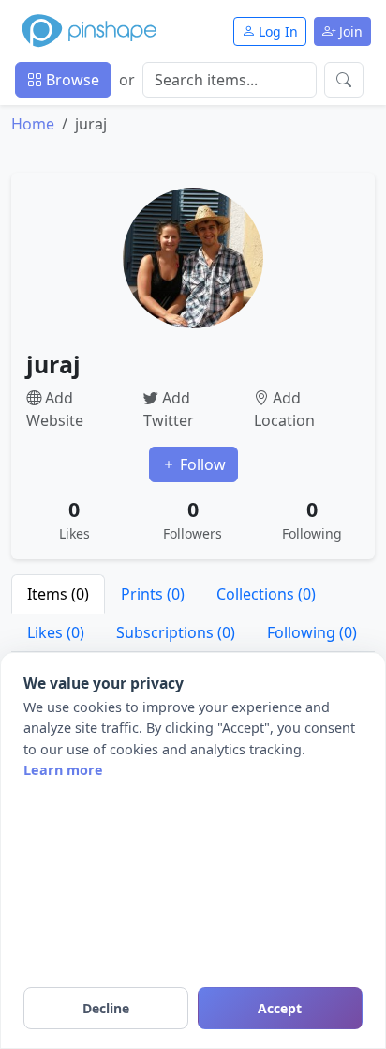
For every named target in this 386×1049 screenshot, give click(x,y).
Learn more (63, 770)
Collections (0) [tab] (266, 594)
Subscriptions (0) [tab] (175, 632)
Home (32, 124)
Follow (201, 464)
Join (349, 31)
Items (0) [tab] (58, 594)
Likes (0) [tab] (55, 632)
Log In (276, 31)
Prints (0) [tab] (153, 594)
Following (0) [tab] (312, 632)
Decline (105, 1008)
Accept (280, 1008)
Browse (70, 79)
